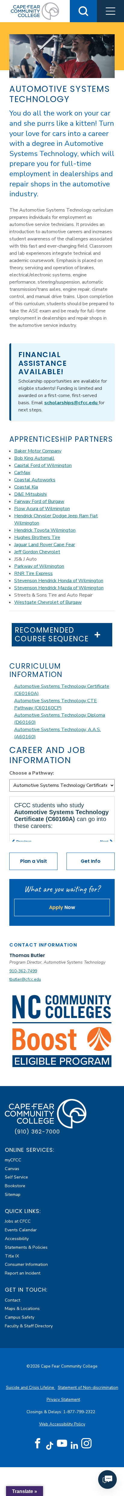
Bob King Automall (34, 458)
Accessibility (17, 1239)
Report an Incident (22, 1273)
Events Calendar (21, 1230)
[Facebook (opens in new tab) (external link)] (38, 1443)
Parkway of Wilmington (39, 566)
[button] (110, 11)
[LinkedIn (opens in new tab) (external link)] (74, 1445)
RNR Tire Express (33, 573)
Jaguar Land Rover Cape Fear (44, 544)
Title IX (12, 1256)
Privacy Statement (63, 1399)
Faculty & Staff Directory (29, 1326)
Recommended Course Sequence (52, 634)
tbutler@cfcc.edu (25, 979)
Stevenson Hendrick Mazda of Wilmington (59, 588)
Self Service (16, 1177)
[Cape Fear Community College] (35, 11)
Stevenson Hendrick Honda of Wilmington (58, 580)
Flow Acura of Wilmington (42, 508)
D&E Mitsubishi (30, 494)
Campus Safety (19, 1317)
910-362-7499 (23, 971)
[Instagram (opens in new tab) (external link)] (86, 1443)
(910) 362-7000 (37, 1131)
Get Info (91, 861)
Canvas (12, 1169)
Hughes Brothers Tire (37, 537)
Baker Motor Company (37, 451)
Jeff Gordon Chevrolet (37, 552)
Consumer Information (26, 1264)
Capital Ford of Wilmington (43, 465)
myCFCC (13, 1160)
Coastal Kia (26, 487)
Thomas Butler (27, 955)
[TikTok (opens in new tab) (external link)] (50, 1445)
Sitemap (12, 1194)
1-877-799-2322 (79, 1412)
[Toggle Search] (83, 11)
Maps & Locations (22, 1308)
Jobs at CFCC (18, 1221)
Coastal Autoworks (34, 480)
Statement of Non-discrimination (88, 1387)
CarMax (22, 472)
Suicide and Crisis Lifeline (30, 1387)
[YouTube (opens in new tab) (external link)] (62, 1443)
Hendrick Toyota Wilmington (45, 530)
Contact (12, 1300)
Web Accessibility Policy (62, 1424)
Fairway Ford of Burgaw (39, 501)
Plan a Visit (33, 861)
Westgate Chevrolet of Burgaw (48, 602)
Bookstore (15, 1186)
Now (62, 907)
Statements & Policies (26, 1247)
